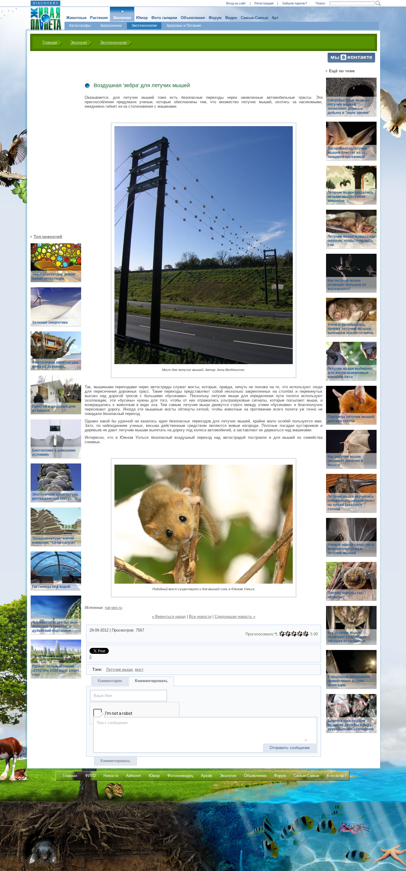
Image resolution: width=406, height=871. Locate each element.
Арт (275, 17)
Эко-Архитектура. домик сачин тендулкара (53, 276)
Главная (50, 42)
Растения (99, 17)
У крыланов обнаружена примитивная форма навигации (349, 681)
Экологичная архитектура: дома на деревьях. (55, 364)
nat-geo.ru (113, 607)
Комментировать (151, 681)
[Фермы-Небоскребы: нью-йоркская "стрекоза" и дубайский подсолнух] (56, 618)
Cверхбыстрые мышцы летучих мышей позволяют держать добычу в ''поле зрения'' (349, 106)
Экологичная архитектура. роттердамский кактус (55, 496)
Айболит (133, 775)
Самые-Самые (254, 17)
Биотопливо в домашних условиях (54, 452)
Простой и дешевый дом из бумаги (53, 408)
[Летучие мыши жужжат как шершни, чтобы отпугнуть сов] (351, 232)
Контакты (335, 775)
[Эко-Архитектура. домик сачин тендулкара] (56, 266)
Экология (122, 17)
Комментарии (110, 681)
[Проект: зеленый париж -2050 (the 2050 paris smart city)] (56, 662)
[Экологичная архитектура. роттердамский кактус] (56, 486)
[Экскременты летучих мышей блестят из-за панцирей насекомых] (351, 144)
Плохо (288, 634)
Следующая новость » (235, 616)
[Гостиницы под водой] (56, 574)
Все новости (200, 616)
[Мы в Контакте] (351, 61)
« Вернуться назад (169, 616)
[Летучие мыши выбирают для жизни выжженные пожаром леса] (351, 364)
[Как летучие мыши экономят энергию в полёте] (351, 452)
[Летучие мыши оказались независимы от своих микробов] (351, 188)
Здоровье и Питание (183, 26)
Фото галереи (164, 17)
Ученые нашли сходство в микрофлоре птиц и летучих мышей (351, 549)
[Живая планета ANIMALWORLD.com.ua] (43, 19)
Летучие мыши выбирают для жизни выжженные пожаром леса (350, 372)
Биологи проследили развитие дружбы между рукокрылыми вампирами (350, 725)
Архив (206, 775)
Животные (76, 17)
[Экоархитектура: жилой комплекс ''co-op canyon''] (56, 530)
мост (139, 669)
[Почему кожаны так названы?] (351, 584)
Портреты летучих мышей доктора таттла (351, 419)
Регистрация (263, 3)
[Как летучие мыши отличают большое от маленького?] (351, 276)
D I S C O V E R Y (45, 3)
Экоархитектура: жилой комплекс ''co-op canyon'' (54, 540)
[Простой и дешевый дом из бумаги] (56, 398)
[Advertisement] (52, 142)
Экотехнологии (144, 26)
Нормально (294, 634)
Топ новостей (48, 236)
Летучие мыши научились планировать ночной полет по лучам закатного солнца (351, 502)
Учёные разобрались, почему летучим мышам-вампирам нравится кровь (351, 328)
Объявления (193, 17)
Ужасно (282, 634)
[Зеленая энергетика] (56, 310)
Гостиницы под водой (51, 587)
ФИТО (90, 775)
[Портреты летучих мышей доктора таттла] (351, 408)
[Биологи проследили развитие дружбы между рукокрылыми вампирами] (351, 717)
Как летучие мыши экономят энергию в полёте (345, 461)
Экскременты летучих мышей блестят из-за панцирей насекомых (347, 152)
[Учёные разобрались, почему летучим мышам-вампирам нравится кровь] (351, 320)
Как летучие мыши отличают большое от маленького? (347, 284)
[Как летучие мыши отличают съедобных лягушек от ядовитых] (351, 628)
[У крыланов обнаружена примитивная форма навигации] (351, 672)
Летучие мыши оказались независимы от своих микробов (350, 196)
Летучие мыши (119, 669)
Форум (215, 17)
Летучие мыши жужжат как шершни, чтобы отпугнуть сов (351, 240)
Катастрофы (80, 26)
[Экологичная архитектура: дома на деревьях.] (56, 354)
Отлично (306, 634)
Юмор (142, 17)
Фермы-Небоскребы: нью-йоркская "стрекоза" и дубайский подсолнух (55, 626)
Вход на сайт (236, 3)
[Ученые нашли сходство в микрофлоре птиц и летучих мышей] (351, 540)
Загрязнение (111, 26)
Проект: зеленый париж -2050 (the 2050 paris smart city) (55, 670)
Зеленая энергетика (50, 322)
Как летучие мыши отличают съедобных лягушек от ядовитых (347, 637)
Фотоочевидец (180, 775)
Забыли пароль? (294, 3)
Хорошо (300, 634)
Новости (110, 775)
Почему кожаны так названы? (345, 595)
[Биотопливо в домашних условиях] (56, 442)
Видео (231, 17)
